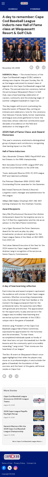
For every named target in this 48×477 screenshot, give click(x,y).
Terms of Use (7, 463)
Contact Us (31, 463)
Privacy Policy (19, 463)
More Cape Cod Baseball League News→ (27, 441)
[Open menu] (4, 3)
